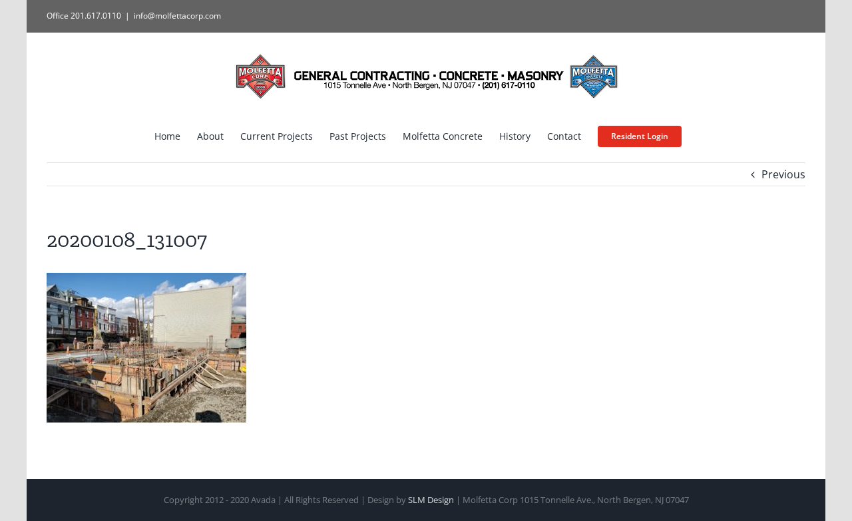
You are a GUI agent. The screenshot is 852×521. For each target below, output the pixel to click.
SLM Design (431, 500)
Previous (783, 174)
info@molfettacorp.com (177, 15)
